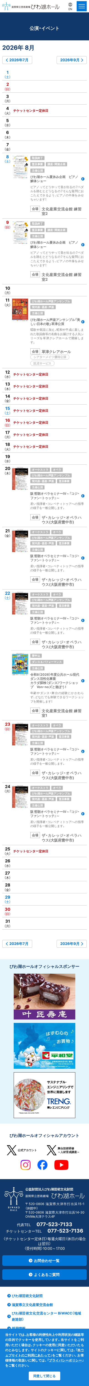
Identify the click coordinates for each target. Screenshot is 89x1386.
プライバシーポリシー (65, 1360)
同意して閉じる (44, 1376)
